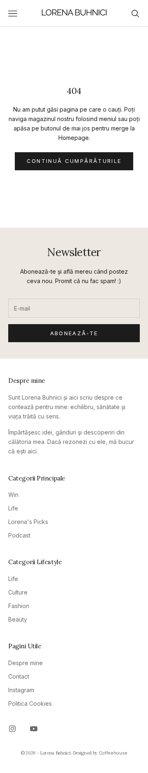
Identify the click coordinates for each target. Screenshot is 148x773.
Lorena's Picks (28, 521)
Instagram (21, 689)
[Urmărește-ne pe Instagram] (12, 729)
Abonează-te (74, 333)
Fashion (18, 605)
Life (13, 508)
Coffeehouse (113, 753)
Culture (18, 592)
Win (13, 494)
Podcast (19, 535)
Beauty (17, 619)
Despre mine (25, 662)
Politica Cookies (30, 703)
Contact (18, 676)
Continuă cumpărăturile (74, 161)
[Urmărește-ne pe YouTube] (34, 729)
